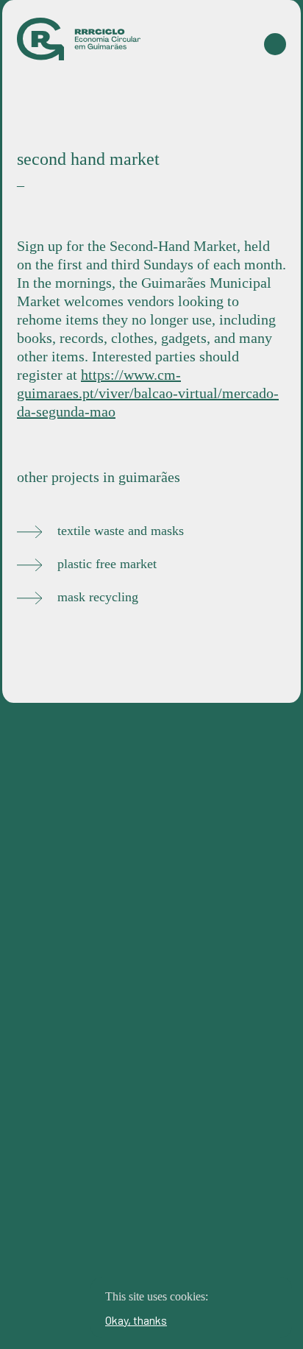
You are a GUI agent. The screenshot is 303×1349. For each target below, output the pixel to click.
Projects (256, 91)
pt (269, 119)
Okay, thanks (136, 1320)
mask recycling (97, 596)
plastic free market (107, 563)
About (219, 119)
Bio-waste (107, 91)
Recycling (184, 91)
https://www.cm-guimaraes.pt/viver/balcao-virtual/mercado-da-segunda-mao (148, 393)
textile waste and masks (120, 530)
